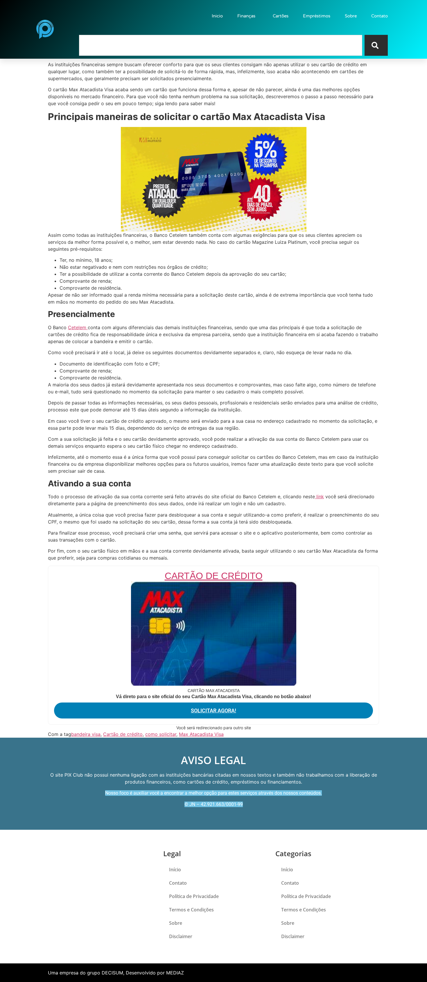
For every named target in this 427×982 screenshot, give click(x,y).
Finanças (246, 16)
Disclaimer (180, 936)
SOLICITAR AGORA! (213, 710)
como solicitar (160, 734)
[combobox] (220, 45)
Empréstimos (316, 16)
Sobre (351, 16)
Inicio (217, 16)
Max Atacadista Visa (201, 734)
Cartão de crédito (123, 734)
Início (175, 869)
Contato (379, 16)
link (319, 496)
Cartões (280, 16)
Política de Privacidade (194, 896)
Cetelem (78, 327)
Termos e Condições (191, 909)
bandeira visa (86, 734)
